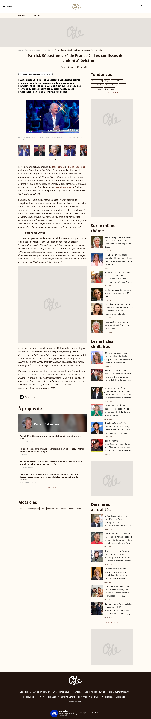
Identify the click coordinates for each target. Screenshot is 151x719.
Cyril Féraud (109, 89)
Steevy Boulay (111, 85)
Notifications (107, 697)
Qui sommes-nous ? (61, 692)
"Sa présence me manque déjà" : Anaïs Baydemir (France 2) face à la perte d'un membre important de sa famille (118, 309)
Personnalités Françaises (29, 509)
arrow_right (54, 159)
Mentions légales (80, 692)
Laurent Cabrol (97, 85)
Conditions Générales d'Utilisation (35, 692)
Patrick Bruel (97, 81)
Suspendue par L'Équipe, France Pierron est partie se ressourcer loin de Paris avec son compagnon (117, 410)
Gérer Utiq (120, 697)
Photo (79, 509)
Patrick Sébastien (47, 50)
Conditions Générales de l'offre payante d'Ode (78, 697)
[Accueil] (76, 6)
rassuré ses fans (63, 187)
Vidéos (71, 509)
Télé (43, 509)
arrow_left (50, 159)
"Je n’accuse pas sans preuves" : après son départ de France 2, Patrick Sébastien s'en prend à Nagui (118, 242)
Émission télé (52, 509)
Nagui (106, 81)
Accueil (20, 50)
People (63, 509)
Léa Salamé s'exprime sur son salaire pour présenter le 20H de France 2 (117, 293)
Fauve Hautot (97, 89)
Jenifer (122, 85)
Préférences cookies (75, 701)
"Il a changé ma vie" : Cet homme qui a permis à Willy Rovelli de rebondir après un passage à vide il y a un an (117, 428)
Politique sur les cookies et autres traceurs (110, 692)
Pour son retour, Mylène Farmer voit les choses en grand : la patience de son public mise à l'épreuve (115, 573)
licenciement (58, 166)
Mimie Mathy (117, 81)
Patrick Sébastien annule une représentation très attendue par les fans (117, 325)
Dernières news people (32, 50)
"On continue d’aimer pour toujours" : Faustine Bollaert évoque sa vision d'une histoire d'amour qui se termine (118, 358)
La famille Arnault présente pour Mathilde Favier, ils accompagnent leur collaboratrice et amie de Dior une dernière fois (117, 522)
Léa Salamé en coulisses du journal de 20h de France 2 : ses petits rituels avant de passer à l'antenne (118, 260)
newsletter (146, 6)
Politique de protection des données (39, 697)
